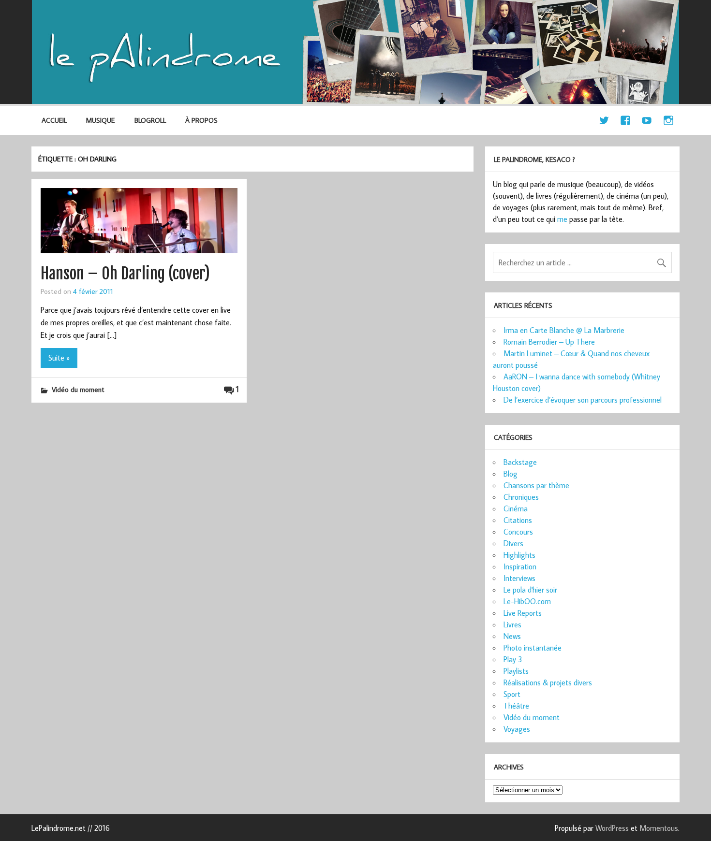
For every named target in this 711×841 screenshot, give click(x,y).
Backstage (520, 462)
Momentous (658, 828)
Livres (512, 624)
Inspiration (520, 566)
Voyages (517, 729)
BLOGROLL (150, 120)
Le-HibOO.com (527, 601)
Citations (518, 520)
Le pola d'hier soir (530, 589)
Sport (512, 694)
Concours (518, 531)
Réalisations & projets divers (548, 682)
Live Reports (523, 613)
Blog (511, 473)
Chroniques (521, 497)
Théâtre (516, 705)
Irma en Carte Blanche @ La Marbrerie (564, 330)
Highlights (519, 555)
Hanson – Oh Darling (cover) (125, 273)
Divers (513, 543)
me (562, 219)
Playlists (516, 671)
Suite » (59, 357)
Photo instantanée (533, 647)
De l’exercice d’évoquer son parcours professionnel (583, 400)
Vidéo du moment (78, 389)
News (512, 636)
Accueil (54, 120)
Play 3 (513, 659)
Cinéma (516, 508)
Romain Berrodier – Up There (549, 342)
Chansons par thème (536, 485)
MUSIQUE (100, 120)
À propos (201, 120)
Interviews (519, 578)
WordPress (612, 828)
